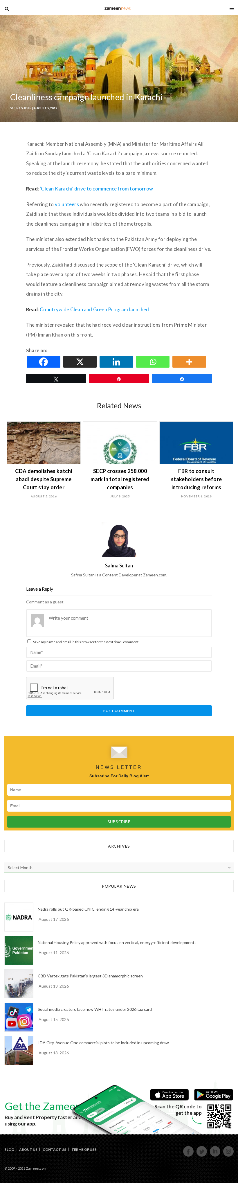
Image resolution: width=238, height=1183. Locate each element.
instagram (228, 1155)
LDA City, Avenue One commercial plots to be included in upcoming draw (103, 1042)
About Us (28, 1149)
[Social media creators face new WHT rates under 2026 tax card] (18, 1017)
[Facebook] (44, 362)
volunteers (67, 204)
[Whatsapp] (154, 362)
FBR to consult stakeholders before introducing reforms (196, 479)
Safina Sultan (21, 108)
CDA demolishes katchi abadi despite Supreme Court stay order (43, 479)
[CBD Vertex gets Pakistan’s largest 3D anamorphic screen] (18, 983)
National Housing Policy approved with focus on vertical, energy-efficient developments (117, 942)
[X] (81, 362)
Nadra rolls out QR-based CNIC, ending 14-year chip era (88, 909)
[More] (190, 362)
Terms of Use (83, 1149)
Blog (9, 1149)
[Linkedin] (117, 362)
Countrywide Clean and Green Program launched (94, 309)
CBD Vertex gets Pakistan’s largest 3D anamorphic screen (90, 975)
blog (117, 8)
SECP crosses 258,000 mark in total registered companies (120, 479)
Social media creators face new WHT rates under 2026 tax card (95, 1009)
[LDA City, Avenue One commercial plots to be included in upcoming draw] (18, 1050)
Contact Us (54, 1149)
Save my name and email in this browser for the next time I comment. (86, 642)
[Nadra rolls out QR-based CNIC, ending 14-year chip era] (18, 917)
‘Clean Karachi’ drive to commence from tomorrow (96, 189)
